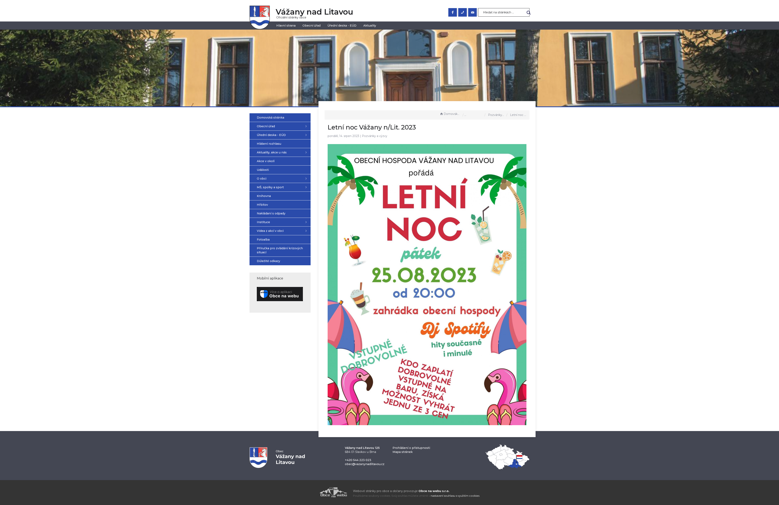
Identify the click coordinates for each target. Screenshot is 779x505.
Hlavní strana (286, 25)
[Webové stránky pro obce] (310, 492)
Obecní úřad (311, 25)
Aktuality (369, 25)
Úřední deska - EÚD (341, 25)
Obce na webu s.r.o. (434, 491)
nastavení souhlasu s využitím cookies (455, 495)
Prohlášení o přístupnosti (411, 448)
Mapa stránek (403, 452)
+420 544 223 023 (358, 460)
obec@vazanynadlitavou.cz (364, 464)
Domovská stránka (452, 114)
